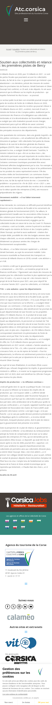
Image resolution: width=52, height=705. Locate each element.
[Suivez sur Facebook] (7, 606)
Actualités (15, 49)
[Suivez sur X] (13, 606)
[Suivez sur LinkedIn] (25, 606)
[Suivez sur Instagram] (19, 606)
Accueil (8, 49)
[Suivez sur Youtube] (30, 606)
